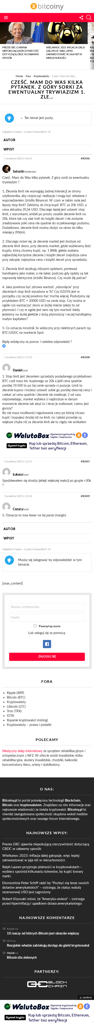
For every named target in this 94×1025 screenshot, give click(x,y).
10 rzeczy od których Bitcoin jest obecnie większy (43, 933)
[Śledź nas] (81, 17)
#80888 (85, 357)
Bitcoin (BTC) (16, 697)
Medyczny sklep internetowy (22, 751)
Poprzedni (2, 46)
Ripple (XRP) (15, 693)
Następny (91, 46)
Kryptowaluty (16, 702)
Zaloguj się (47, 656)
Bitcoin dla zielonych (22, 957)
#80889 (85, 496)
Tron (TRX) (14, 711)
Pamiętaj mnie (49, 626)
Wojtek (11, 953)
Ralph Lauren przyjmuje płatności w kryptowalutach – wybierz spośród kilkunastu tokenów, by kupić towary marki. (42, 871)
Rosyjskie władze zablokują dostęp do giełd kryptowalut (48, 945)
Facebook (47, 644)
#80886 (85, 158)
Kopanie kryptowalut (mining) (27, 720)
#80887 (85, 461)
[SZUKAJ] (89, 17)
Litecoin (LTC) (16, 706)
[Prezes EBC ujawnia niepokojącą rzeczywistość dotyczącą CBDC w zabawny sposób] (22, 33)
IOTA (10, 715)
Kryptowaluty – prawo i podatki (29, 725)
